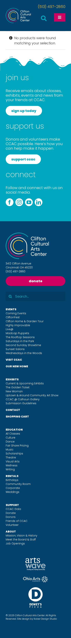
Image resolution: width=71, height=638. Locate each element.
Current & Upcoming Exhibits (25, 383)
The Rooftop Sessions (20, 337)
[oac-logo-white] (35, 577)
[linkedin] (38, 202)
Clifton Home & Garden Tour (25, 321)
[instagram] (19, 202)
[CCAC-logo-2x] (18, 9)
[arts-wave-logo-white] (35, 559)
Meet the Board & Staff (21, 539)
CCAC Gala (13, 509)
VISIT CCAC (14, 360)
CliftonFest (13, 317)
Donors (11, 517)
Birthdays (12, 480)
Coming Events (16, 313)
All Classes (13, 433)
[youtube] (29, 202)
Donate (11, 513)
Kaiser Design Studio (45, 618)
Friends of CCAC (16, 521)
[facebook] (9, 202)
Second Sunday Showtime (23, 345)
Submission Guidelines (21, 403)
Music (9, 449)
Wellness (11, 465)
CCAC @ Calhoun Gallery (23, 399)
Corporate (13, 488)
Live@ (9, 329)
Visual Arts (13, 461)
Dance (10, 441)
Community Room (18, 484)
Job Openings (15, 543)
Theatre (11, 457)
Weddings (12, 492)
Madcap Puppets (17, 333)
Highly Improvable (18, 325)
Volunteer (12, 525)
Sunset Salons (15, 349)
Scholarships (14, 453)
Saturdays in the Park (20, 341)
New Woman (14, 391)
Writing (10, 469)
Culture (10, 437)
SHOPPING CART (17, 416)
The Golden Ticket (18, 387)
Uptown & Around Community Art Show (32, 395)
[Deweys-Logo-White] (35, 588)
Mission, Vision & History (21, 535)
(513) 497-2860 (51, 6)
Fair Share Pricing (17, 445)
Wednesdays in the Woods (24, 353)
